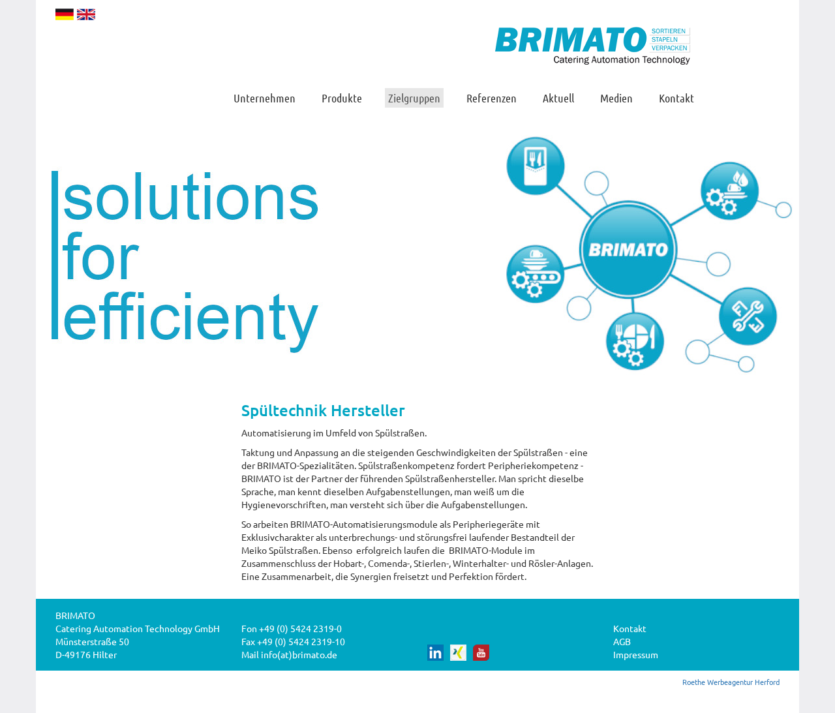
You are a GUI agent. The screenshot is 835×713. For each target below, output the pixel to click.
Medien (616, 98)
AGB (622, 641)
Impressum (635, 654)
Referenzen (491, 98)
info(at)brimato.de (299, 654)
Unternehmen (265, 98)
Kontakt (676, 98)
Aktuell (558, 98)
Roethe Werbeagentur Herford (731, 681)
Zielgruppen (414, 98)
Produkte (342, 98)
